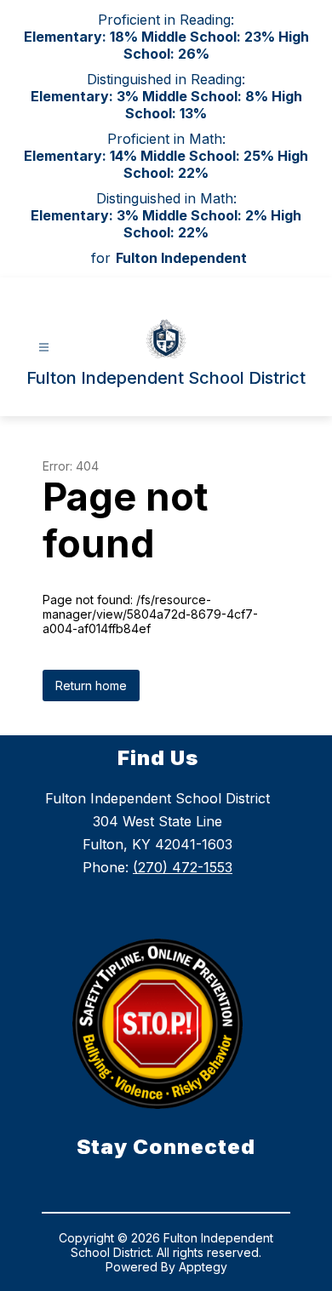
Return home (91, 685)
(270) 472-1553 (182, 867)
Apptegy (203, 1267)
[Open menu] (44, 347)
